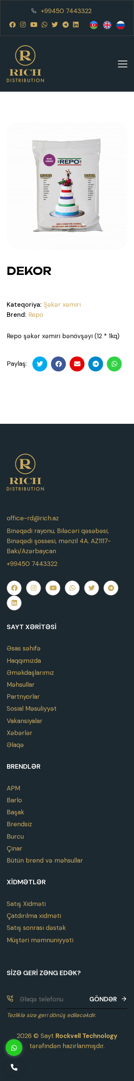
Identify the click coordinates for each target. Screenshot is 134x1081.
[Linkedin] (76, 25)
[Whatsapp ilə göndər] (114, 363)
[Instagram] (23, 25)
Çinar (14, 848)
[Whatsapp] (44, 25)
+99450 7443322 (66, 11)
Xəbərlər (19, 733)
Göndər (103, 999)
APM (13, 788)
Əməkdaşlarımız (30, 672)
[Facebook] (12, 25)
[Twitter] (55, 25)
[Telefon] (14, 1067)
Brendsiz (19, 824)
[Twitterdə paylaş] (39, 363)
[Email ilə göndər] (77, 363)
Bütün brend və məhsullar (45, 860)
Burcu (15, 836)
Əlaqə (15, 745)
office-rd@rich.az (33, 518)
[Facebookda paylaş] (58, 363)
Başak (15, 812)
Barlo (14, 800)
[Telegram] (65, 25)
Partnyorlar (23, 696)
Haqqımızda (24, 660)
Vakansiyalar (24, 721)
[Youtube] (33, 25)
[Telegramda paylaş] (95, 363)
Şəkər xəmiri (62, 304)
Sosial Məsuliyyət (32, 708)
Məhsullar (21, 684)
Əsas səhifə (24, 648)
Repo (35, 314)
